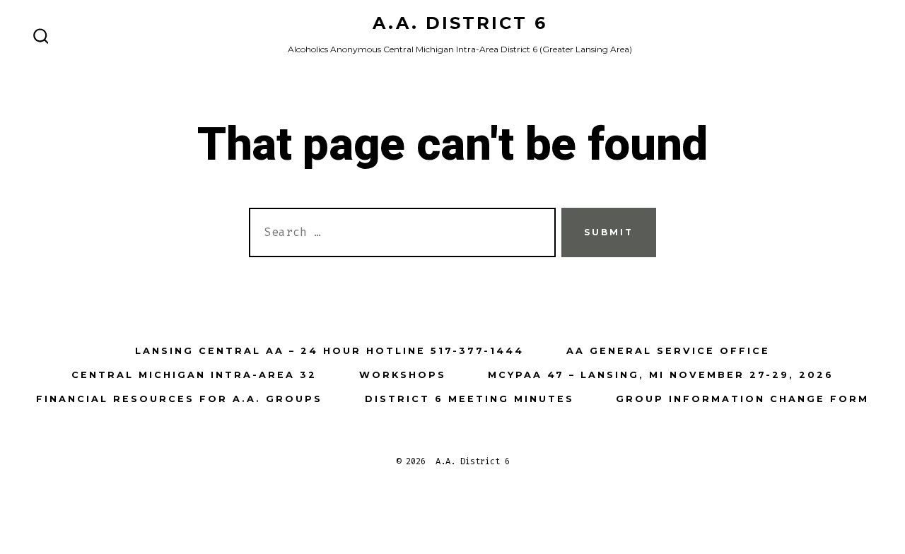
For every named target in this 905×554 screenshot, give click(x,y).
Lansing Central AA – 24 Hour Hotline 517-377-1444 (329, 351)
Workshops (402, 375)
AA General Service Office (668, 351)
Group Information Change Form (742, 399)
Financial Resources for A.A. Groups (179, 399)
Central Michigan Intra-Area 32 (194, 375)
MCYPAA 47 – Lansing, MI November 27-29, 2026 (661, 375)
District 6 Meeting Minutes (469, 399)
